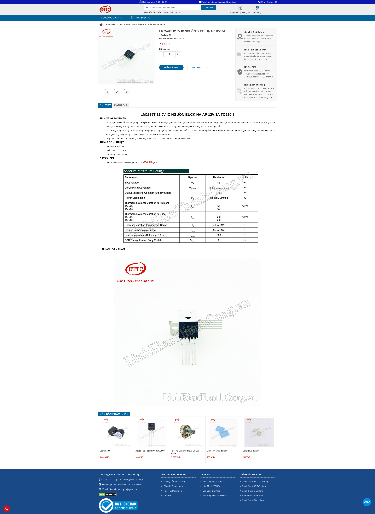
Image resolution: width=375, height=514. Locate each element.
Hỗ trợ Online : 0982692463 (248, 2)
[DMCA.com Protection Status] (108, 494)
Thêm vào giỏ (171, 67)
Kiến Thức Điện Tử (139, 17)
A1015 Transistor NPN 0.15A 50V (116, 451)
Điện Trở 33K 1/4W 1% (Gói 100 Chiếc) (258, 452)
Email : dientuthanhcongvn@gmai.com (194, 2)
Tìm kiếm (208, 7)
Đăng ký (246, 12)
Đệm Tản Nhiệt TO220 (182, 451)
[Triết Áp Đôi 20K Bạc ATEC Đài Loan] (153, 432)
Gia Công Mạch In (111, 17)
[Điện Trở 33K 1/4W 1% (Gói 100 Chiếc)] (260, 432)
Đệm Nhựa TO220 (216, 451)
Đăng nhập (234, 12)
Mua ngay (197, 67)
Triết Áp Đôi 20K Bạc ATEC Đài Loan (151, 452)
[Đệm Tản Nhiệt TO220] (189, 432)
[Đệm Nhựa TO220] (225, 432)
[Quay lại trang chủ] (101, 24)
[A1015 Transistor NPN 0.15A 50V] (117, 432)
